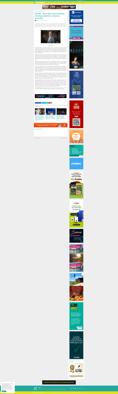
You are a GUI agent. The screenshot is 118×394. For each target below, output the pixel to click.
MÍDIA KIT (78, 392)
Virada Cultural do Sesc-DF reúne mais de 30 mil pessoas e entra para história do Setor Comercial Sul (61, 117)
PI (47, 0)
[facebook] (71, 388)
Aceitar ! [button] (4, 391)
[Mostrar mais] (53, 103)
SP (37, 0)
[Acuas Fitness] (59, 382)
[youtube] (75, 388)
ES (42, 0)
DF (34, 0)
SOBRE (57, 392)
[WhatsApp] (47, 103)
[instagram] (78, 0)
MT (60, 0)
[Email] (51, 103)
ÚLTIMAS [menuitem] (46, 2)
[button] (81, 2)
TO (69, 0)
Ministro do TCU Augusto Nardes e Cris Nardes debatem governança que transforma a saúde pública (50, 117)
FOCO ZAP (82, 392)
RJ (39, 0)
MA (67, 0)
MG (40, 0)
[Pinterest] (49, 103)
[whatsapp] (81, 0)
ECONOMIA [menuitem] (70, 2)
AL (50, 0)
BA (44, 0)
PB (52, 0)
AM (62, 0)
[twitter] (77, 0)
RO (65, 0)
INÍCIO (54, 392)
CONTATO (61, 392)
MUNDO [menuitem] (61, 2)
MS (58, 0)
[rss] (83, 388)
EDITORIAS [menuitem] (51, 2)
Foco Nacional (42, 392)
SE (72, 0)
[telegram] (82, 0)
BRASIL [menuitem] (65, 2)
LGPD (65, 392)
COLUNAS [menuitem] (75, 2)
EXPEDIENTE (69, 392)
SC (53, 0)
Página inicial (37, 11)
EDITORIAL (73, 392)
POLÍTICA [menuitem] (56, 2)
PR (55, 0)
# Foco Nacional (41, 11)
